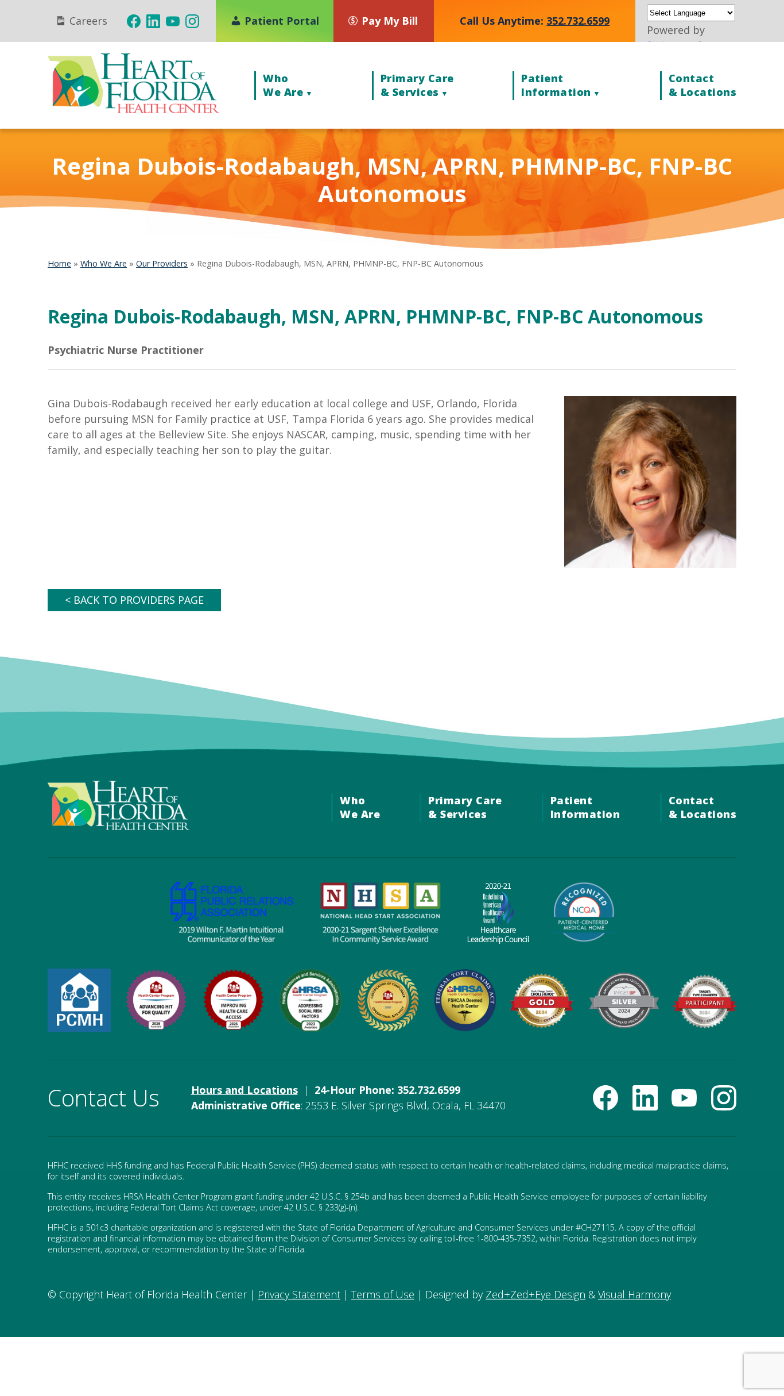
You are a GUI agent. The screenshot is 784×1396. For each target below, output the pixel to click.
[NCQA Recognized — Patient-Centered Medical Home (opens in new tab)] (584, 940)
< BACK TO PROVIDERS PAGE (134, 600)
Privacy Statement (299, 1294)
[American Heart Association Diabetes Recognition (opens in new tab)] (704, 1025)
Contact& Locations (703, 85)
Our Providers (162, 263)
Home (59, 263)
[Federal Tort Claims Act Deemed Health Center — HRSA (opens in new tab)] (464, 1028)
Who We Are (103, 263)
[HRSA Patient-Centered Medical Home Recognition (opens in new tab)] (79, 1028)
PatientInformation (556, 85)
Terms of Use (382, 1294)
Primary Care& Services (417, 85)
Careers (87, 21)
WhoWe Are (283, 85)
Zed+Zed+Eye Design (535, 1294)
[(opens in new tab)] (134, 21)
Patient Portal (280, 21)
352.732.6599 (578, 21)
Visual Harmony (634, 1294)
